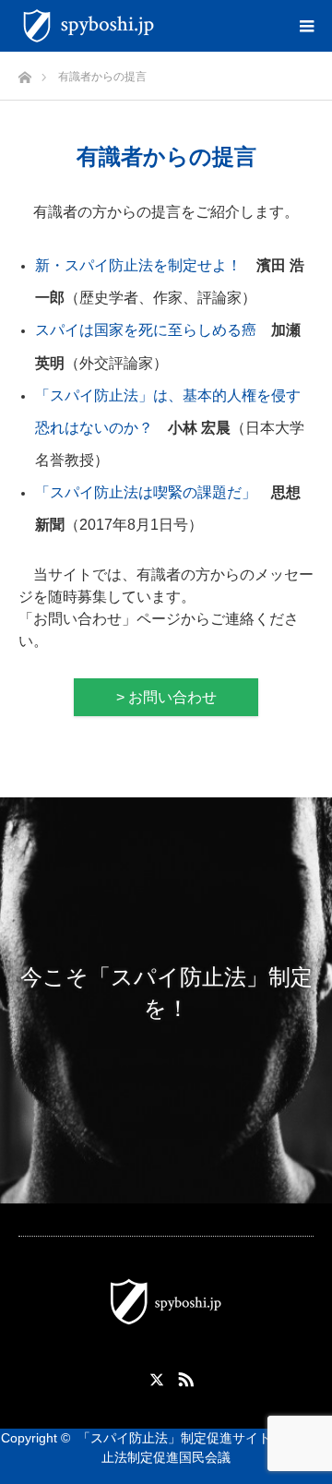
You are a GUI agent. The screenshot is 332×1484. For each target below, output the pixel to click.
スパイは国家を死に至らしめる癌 (145, 330)
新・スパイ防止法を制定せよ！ (138, 265)
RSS (183, 1376)
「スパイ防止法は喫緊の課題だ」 (145, 492)
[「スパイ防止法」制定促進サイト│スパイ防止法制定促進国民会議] (164, 26)
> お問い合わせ (166, 697)
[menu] (306, 26)
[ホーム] (24, 72)
